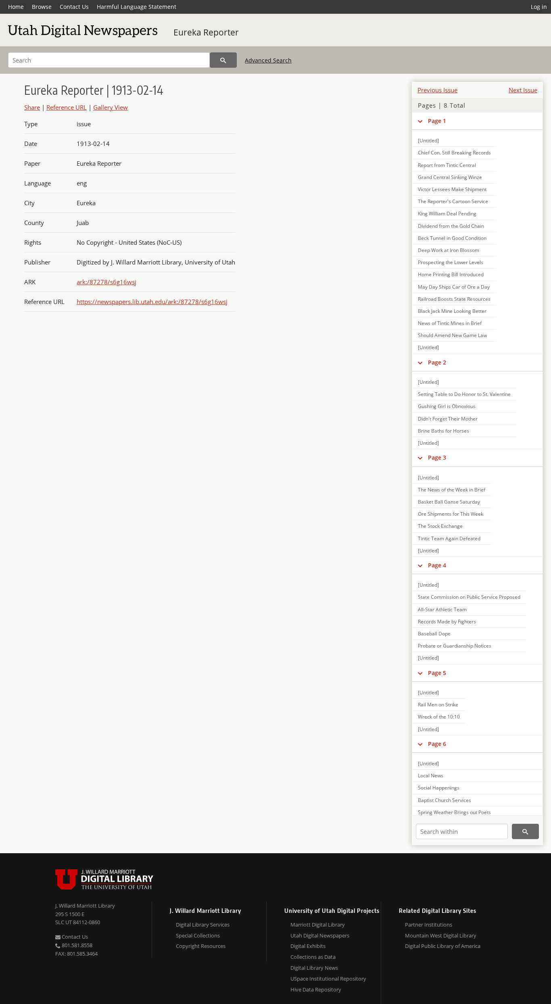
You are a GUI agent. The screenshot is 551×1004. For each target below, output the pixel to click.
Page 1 (437, 121)
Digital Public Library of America (442, 946)
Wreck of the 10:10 (439, 716)
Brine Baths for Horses (443, 430)
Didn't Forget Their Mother (448, 418)
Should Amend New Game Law (452, 335)
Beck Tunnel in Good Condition (452, 238)
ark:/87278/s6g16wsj (106, 282)
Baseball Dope (434, 633)
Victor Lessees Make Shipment (452, 189)
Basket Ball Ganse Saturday (449, 501)
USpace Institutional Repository (328, 978)
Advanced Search (268, 60)
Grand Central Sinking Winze (450, 177)
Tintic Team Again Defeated (449, 538)
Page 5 (437, 673)
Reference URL (66, 107)
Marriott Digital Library (317, 924)
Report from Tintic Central (447, 165)
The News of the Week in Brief (451, 489)
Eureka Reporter (206, 32)
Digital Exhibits (308, 946)
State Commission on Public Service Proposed (469, 597)
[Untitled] (428, 140)
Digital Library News (314, 967)
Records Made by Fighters (447, 621)
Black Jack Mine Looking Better (452, 311)
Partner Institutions (428, 924)
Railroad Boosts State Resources (454, 299)
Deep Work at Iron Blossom (448, 250)
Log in (539, 6)
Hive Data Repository (315, 989)
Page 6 (437, 744)
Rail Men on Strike (438, 704)
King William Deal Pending (447, 213)
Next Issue (523, 90)
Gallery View (110, 107)
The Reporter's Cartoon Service (453, 201)
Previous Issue (437, 90)
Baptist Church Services (444, 800)
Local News (430, 775)
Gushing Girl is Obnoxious (447, 406)
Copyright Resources (200, 946)
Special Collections (198, 935)
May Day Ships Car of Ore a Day (454, 286)
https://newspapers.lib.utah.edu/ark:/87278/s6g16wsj (152, 302)
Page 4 (437, 565)
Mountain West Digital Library (440, 935)
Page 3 (437, 457)
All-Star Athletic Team (442, 609)
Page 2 (437, 362)
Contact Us (74, 6)
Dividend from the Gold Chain (451, 226)
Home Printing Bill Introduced (451, 274)
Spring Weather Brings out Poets (454, 812)
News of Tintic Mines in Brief (450, 323)
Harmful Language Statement (136, 6)
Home (16, 6)
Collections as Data (313, 956)
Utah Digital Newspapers (319, 935)
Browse (42, 6)
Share (32, 107)
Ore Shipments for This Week (450, 513)
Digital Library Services (203, 924)
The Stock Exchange (440, 526)
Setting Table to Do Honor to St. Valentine (464, 394)
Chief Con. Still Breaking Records (454, 152)
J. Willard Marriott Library (85, 905)
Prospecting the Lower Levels (450, 262)
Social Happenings (438, 787)
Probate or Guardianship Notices (454, 645)
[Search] (223, 60)
